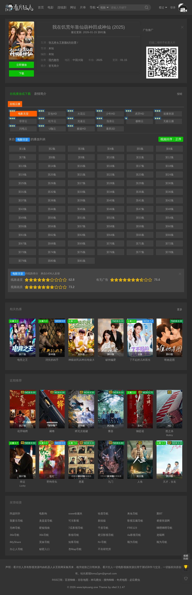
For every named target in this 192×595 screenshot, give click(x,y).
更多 (179, 309)
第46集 (110, 209)
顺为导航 (132, 542)
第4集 (110, 148)
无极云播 (168, 121)
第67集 (22, 243)
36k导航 (14, 534)
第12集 (169, 157)
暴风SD (110, 128)
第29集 (140, 183)
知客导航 (73, 542)
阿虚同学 (15, 513)
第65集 (140, 234)
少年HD (110, 113)
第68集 (52, 243)
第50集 (52, 217)
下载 (21, 73)
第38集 (52, 200)
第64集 (110, 234)
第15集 (81, 165)
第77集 (140, 252)
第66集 (169, 234)
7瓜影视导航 (75, 527)
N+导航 (102, 542)
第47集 (140, 209)
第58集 (110, 226)
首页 (41, 7)
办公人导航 (16, 549)
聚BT (160, 513)
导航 (93, 7)
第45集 (81, 209)
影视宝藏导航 (135, 520)
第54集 (169, 217)
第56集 (52, 226)
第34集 (110, 191)
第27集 (81, 183)
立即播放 (21, 64)
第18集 (169, 165)
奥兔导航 (132, 513)
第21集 (81, 174)
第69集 (81, 243)
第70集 (110, 243)
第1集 (22, 148)
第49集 (22, 217)
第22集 (110, 174)
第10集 (110, 157)
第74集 (52, 252)
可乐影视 (73, 520)
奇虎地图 (122, 579)
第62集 (52, 234)
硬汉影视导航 (106, 534)
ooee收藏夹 (75, 513)
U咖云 (52, 128)
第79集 (22, 260)
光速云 (81, 121)
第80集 (52, 260)
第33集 (81, 191)
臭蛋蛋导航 (45, 520)
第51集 (81, 217)
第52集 (110, 217)
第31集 (22, 191)
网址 (73, 7)
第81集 (81, 260)
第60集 (169, 226)
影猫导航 (73, 534)
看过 (161, 7)
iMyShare (15, 542)
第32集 (52, 191)
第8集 (52, 157)
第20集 (52, 174)
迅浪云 (110, 121)
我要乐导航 (16, 520)
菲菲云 (23, 121)
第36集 (169, 191)
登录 (173, 7)
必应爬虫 (135, 579)
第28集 (110, 183)
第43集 (22, 209)
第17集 (140, 165)
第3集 (81, 148)
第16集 (110, 165)
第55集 (22, 226)
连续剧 (61, 7)
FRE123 (132, 527)
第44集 (52, 209)
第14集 (52, 165)
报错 (179, 93)
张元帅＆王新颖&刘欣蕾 (62, 42)
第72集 (169, 243)
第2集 (52, 148)
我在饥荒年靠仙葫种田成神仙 (81, 27)
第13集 (22, 165)
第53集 (140, 217)
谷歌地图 (83, 579)
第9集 (81, 157)
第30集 (169, 183)
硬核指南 (44, 527)
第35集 (140, 191)
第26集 (52, 183)
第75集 (81, 252)
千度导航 (103, 527)
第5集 (140, 148)
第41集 (140, 200)
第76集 (110, 252)
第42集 (169, 200)
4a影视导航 (134, 534)
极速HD (81, 128)
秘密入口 (44, 549)
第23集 (140, 174)
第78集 (169, 252)
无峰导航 (15, 527)
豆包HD (52, 113)
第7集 (22, 157)
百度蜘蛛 (70, 579)
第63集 (81, 234)
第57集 (81, 226)
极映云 (139, 121)
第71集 (140, 243)
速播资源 (168, 113)
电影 (51, 7)
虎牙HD (139, 113)
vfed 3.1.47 (118, 587)
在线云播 (15, 103)
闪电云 (23, 128)
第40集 (110, 200)
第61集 (22, 234)
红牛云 (52, 121)
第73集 (22, 252)
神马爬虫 (96, 579)
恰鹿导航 (103, 513)
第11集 (140, 157)
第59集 (140, 226)
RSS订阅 (57, 579)
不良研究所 (104, 549)
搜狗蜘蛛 (109, 579)
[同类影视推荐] (186, 568)
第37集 (22, 200)
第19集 (22, 174)
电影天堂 (23, 113)
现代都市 (54, 59)
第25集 (22, 183)
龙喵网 (160, 534)
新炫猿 (102, 520)
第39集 (81, 200)
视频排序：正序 (170, 139)
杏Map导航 (75, 549)
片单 (83, 7)
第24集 (169, 174)
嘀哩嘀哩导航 (164, 527)
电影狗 (43, 513)
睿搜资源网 (163, 520)
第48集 (169, 209)
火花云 (81, 113)
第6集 (169, 148)
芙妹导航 (44, 542)
